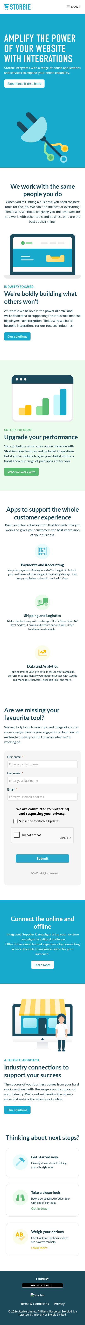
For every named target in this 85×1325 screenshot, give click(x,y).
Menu (75, 6)
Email (10, 789)
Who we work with (21, 471)
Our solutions (17, 336)
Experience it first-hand (24, 83)
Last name (13, 773)
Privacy (59, 1304)
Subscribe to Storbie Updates (39, 821)
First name (14, 757)
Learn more (42, 964)
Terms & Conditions (35, 1304)
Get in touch (40, 1208)
